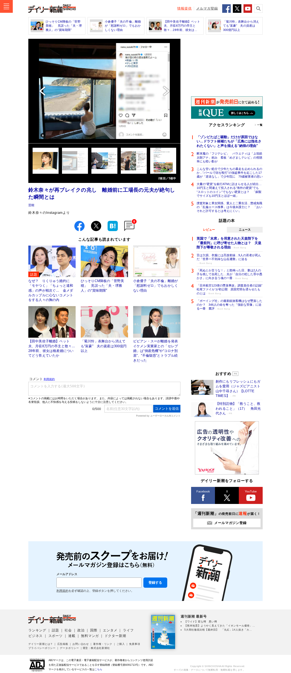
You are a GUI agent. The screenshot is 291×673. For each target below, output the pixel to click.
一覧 (260, 125)
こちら (98, 669)
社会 (68, 630)
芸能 (31, 205)
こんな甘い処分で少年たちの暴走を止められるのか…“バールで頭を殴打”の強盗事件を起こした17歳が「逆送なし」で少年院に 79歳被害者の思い (230, 172)
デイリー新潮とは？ (40, 644)
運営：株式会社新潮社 (96, 648)
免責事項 (134, 644)
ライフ (128, 630)
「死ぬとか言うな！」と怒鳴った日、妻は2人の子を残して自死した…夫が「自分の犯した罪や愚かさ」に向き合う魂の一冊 (229, 274)
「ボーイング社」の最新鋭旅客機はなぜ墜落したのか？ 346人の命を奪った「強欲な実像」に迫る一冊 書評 (229, 304)
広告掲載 (62, 644)
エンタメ (110, 630)
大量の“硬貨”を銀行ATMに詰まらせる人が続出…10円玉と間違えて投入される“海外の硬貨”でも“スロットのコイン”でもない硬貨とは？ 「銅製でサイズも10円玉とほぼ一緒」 (229, 189)
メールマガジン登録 (230, 523)
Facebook (203, 491)
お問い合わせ (80, 644)
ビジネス (35, 636)
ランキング (37, 630)
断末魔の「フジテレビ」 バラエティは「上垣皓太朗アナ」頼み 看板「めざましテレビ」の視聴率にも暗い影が (229, 157)
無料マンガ (90, 636)
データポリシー (69, 648)
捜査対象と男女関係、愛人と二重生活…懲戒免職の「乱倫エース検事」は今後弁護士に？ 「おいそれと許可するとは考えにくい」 (229, 207)
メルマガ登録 (207, 8)
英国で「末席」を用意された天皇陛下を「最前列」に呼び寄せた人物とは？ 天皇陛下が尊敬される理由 (229, 243)
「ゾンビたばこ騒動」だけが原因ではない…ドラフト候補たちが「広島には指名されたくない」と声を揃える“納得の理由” (229, 141)
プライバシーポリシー (42, 648)
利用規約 (62, 590)
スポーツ (55, 636)
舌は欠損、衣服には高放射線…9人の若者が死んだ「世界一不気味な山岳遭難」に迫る (229, 258)
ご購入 (121, 644)
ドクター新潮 (115, 636)
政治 (81, 630)
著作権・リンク (102, 644)
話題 (55, 630)
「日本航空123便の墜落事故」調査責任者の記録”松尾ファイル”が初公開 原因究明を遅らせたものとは (229, 289)
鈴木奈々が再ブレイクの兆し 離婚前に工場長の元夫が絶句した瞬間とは (101, 193)
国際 (93, 630)
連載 (71, 636)
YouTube (251, 491)
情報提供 (184, 8)
